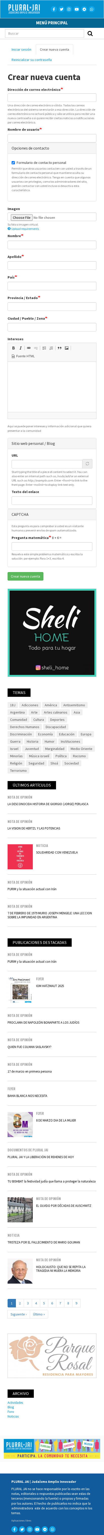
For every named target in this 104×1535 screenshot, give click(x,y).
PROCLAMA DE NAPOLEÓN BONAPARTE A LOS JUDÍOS (43, 1022)
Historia (32, 741)
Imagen (14, 208)
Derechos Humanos (24, 727)
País (11, 277)
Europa (86, 734)
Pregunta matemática (30, 537)
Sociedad (71, 763)
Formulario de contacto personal (41, 162)
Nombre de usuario (23, 129)
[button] (13, 348)
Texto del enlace (25, 492)
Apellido (14, 256)
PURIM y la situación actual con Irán (32, 889)
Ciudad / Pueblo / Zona (26, 318)
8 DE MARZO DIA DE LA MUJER (56, 1120)
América (51, 705)
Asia (77, 712)
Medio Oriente (81, 748)
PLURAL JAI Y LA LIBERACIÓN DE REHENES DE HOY (41, 1157)
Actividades (15, 1403)
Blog (11, 1407)
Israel (14, 748)
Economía (45, 734)
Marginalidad (54, 748)
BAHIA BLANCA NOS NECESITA (27, 1096)
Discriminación (21, 734)
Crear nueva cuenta (56, 51)
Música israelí (39, 756)
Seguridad (36, 763)
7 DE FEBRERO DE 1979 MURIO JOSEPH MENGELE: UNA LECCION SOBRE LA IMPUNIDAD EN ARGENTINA (50, 915)
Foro (11, 1412)
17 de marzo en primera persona (30, 1071)
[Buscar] (90, 33)
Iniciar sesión (21, 49)
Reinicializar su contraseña (32, 59)
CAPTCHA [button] (20, 514)
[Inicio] (30, 9)
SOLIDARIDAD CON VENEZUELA (57, 852)
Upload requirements (25, 229)
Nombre (14, 236)
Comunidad (18, 719)
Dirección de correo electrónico (34, 89)
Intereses (15, 339)
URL (15, 455)
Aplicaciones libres (21, 1520)
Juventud (32, 748)
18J (12, 705)
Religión (16, 763)
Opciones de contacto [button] (30, 148)
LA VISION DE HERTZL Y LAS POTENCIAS (34, 828)
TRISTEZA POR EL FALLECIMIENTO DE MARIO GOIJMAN (44, 1242)
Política (61, 756)
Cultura (38, 719)
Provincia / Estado (23, 298)
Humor (50, 741)
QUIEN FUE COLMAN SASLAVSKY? (29, 1047)
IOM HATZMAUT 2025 (50, 986)
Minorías (16, 756)
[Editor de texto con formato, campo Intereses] (52, 387)
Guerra (15, 741)
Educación (66, 734)
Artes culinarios (55, 712)
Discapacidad (56, 727)
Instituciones (70, 741)
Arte (34, 712)
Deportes (57, 719)
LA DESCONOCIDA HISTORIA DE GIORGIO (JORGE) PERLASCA (48, 804)
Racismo (79, 756)
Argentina (17, 712)
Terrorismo (18, 770)
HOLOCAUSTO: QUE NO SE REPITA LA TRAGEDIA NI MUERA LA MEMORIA (61, 1269)
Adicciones (30, 705)
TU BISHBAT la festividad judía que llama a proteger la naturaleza (52, 1181)
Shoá (54, 763)
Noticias (13, 1416)
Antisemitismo (74, 705)
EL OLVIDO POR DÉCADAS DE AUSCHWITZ (63, 1206)
